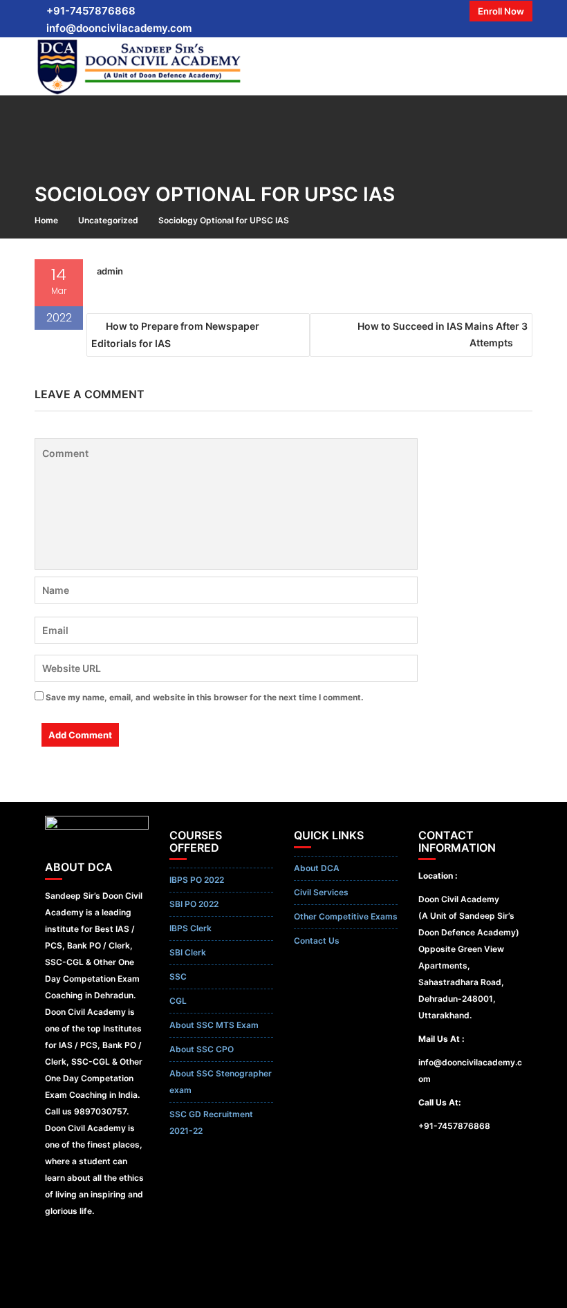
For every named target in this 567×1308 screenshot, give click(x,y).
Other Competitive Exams (346, 916)
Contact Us (317, 940)
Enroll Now (501, 11)
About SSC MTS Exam (214, 1025)
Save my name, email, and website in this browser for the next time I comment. (205, 697)
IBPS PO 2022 (196, 880)
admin (110, 271)
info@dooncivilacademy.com (119, 28)
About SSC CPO (201, 1049)
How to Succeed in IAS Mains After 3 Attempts (442, 334)
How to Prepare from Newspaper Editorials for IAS (175, 334)
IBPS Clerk (190, 928)
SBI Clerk (187, 952)
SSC (178, 976)
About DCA (317, 868)
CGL (178, 1001)
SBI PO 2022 (194, 904)
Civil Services (321, 892)
